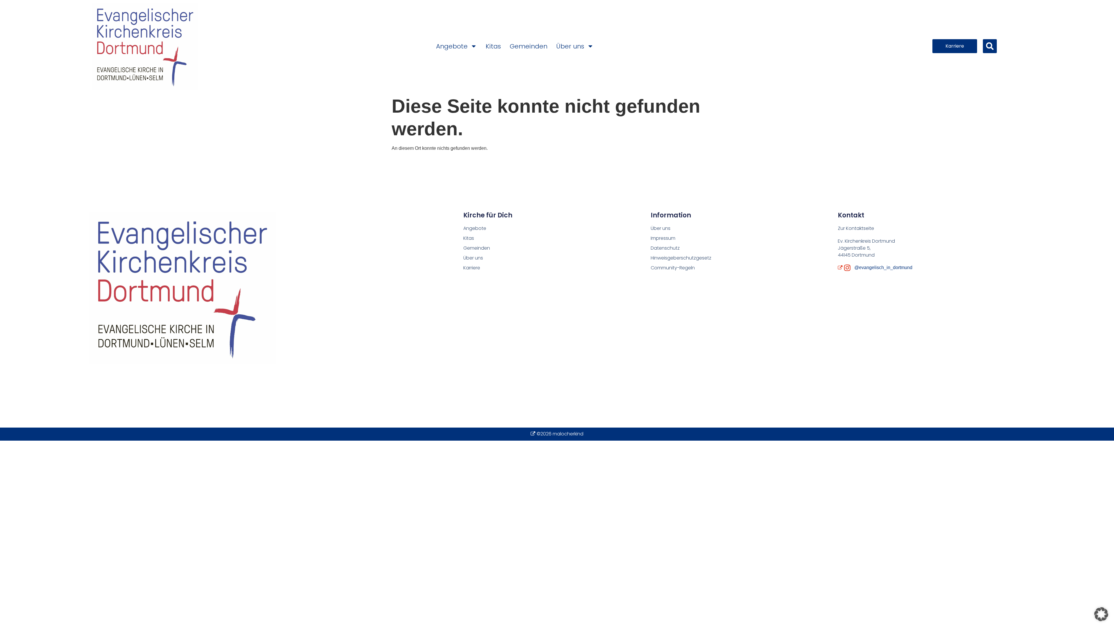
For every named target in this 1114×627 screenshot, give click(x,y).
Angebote (452, 46)
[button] (990, 46)
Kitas (493, 46)
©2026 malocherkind (560, 433)
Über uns (570, 46)
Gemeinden (528, 46)
